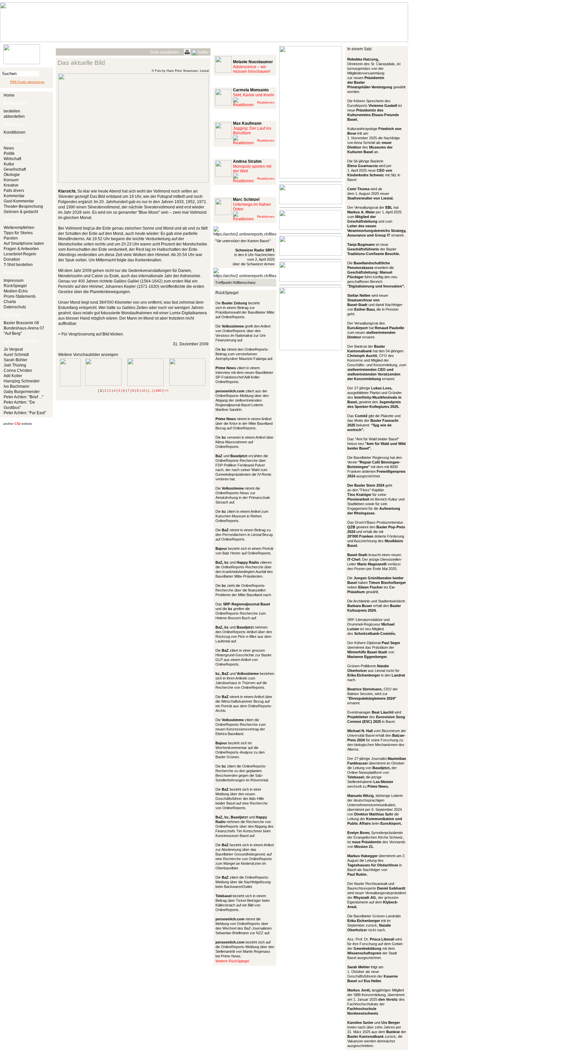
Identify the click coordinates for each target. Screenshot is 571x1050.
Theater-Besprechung (23, 206)
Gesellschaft (15, 169)
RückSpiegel (15, 286)
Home (9, 95)
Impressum (13, 280)
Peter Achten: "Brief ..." (23, 397)
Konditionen (14, 132)
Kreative (11, 185)
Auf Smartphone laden (24, 243)
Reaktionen (266, 102)
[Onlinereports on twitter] (200, 51)
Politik (9, 153)
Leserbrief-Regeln (20, 254)
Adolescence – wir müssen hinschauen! (251, 69)
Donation (12, 259)
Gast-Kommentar (19, 201)
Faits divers (14, 190)
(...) (150, 390)
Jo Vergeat (13, 349)
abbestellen (14, 116)
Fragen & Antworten (21, 248)
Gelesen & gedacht (21, 211)
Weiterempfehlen (19, 227)
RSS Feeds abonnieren (27, 82)
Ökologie (12, 174)
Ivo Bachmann (16, 386)
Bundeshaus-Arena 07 (24, 328)
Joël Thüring (15, 365)
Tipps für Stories (18, 233)
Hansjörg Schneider (22, 381)
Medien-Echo (16, 291)
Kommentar (14, 196)
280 (159, 390)
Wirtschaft (12, 158)
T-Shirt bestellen (18, 264)
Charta (10, 301)
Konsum (11, 180)
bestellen (12, 111)
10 (143, 390)
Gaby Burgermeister (22, 391)
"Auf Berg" (13, 333)
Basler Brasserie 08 (21, 323)
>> (167, 390)
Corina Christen (18, 370)
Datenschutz (15, 307)
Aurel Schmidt (16, 354)
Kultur (9, 164)
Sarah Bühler (15, 360)
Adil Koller (13, 375)
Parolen (11, 238)
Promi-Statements (20, 296)
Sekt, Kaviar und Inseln (253, 95)
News (9, 148)
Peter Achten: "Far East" (25, 413)
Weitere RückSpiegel (232, 961)
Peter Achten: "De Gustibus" (19, 405)
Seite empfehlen (164, 52)
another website (17, 423)
